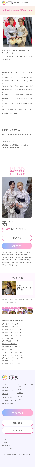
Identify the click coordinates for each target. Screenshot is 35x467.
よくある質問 (17, 430)
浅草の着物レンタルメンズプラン (11, 335)
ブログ (19, 390)
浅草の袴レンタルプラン (9, 338)
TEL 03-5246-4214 (7, 138)
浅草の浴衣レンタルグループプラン (12, 355)
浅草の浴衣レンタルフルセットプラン (12, 358)
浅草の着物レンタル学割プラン (11, 324)
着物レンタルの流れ (7, 403)
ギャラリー (5, 387)
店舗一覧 (20, 396)
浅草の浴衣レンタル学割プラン (11, 349)
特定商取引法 (6, 445)
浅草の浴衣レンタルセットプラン (11, 361)
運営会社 (4, 440)
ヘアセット (5, 394)
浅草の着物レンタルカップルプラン (12, 327)
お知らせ (20, 393)
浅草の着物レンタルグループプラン (12, 330)
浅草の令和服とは (7, 397)
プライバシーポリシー (8, 448)
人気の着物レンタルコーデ (9, 391)
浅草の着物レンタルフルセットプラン (12, 332)
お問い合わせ (17, 423)
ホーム (4, 384)
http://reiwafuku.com (12, 148)
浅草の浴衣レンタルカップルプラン (12, 352)
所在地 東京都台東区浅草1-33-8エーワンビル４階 (16, 134)
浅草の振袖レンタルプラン (9, 344)
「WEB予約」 (16, 113)
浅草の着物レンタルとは (9, 400)
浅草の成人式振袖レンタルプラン (11, 346)
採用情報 (4, 442)
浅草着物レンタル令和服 (21, 3)
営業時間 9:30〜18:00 (8, 141)
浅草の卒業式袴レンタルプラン (11, 341)
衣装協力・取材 (22, 399)
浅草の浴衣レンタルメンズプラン (11, 364)
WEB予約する (17, 246)
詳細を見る (17, 238)
